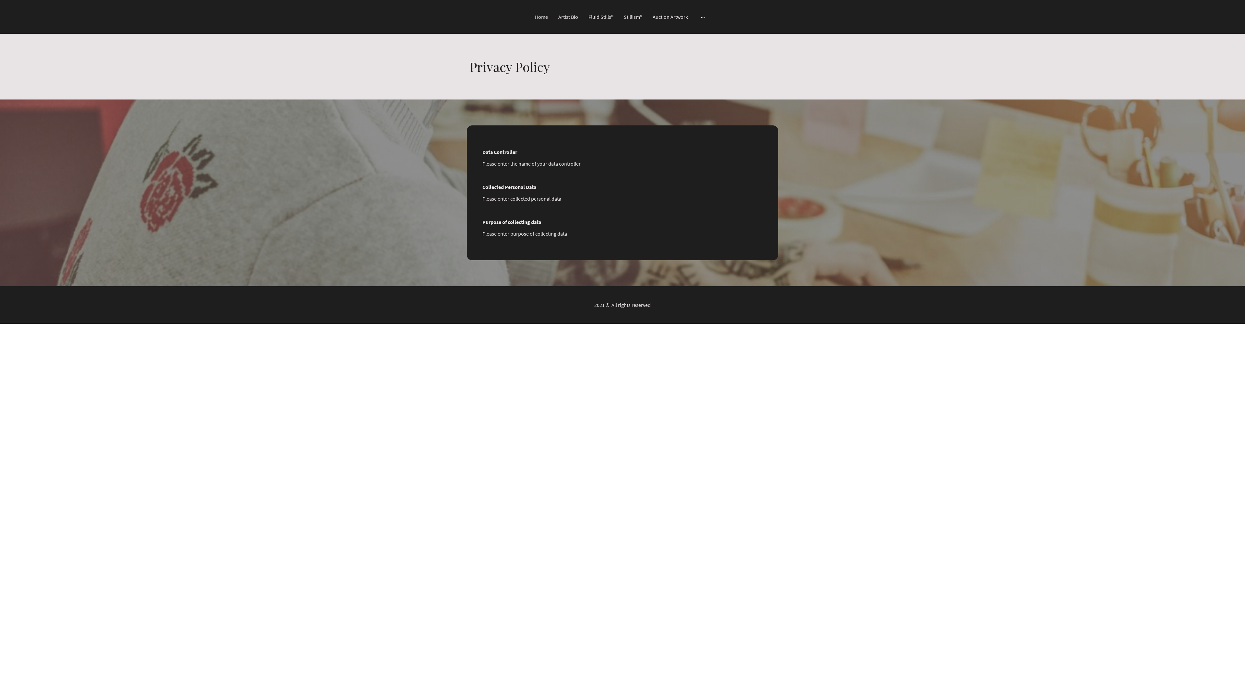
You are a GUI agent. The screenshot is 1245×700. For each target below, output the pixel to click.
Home (541, 17)
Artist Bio (568, 17)
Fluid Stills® (600, 17)
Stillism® (633, 17)
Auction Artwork (670, 17)
